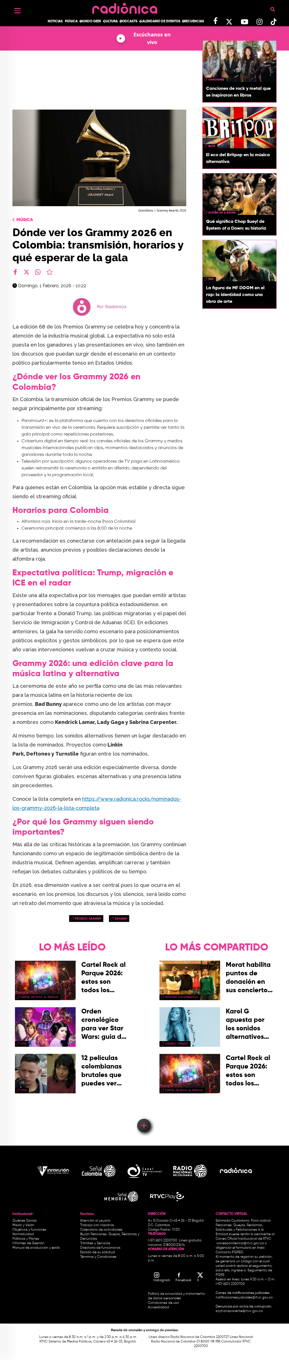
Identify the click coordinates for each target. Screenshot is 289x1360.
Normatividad (23, 1234)
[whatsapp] (38, 272)
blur (211, 146)
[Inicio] (124, 7)
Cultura (110, 21)
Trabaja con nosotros (97, 1225)
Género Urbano (176, 1043)
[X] (26, 272)
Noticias (55, 21)
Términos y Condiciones (98, 1257)
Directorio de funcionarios (100, 1248)
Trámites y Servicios (95, 1243)
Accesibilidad (159, 1307)
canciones (216, 79)
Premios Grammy (88, 919)
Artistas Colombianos (181, 997)
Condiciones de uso (163, 1303)
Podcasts (128, 21)
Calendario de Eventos (160, 21)
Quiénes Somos (24, 1220)
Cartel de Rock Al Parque (39, 997)
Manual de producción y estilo (36, 1248)
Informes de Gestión (28, 1243)
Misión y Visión (23, 1225)
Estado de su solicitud (97, 1252)
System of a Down (222, 212)
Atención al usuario (95, 1220)
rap (211, 279)
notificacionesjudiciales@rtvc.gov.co (244, 1297)
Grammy (121, 919)
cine (24, 1043)
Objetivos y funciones (29, 1229)
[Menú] (17, 11)
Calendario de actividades (101, 1229)
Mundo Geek (90, 21)
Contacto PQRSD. (230, 1252)
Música (71, 21)
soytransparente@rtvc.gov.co (239, 1311)
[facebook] (15, 272)
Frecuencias (193, 21)
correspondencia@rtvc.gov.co (240, 1243)
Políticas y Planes (25, 1239)
